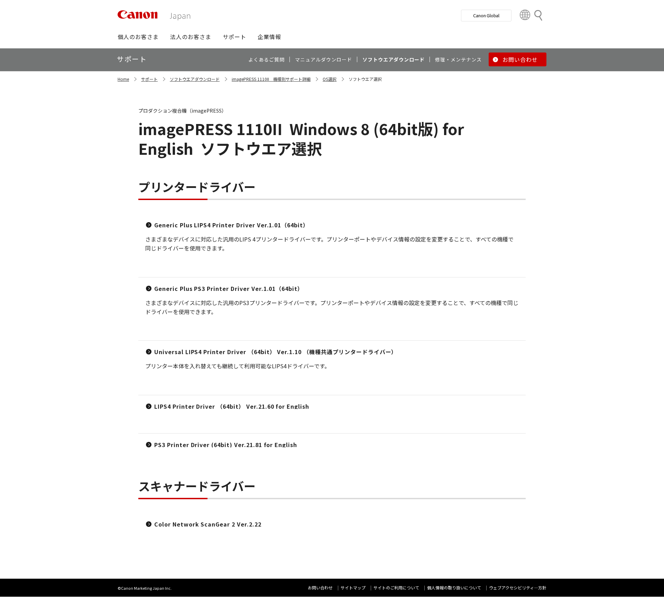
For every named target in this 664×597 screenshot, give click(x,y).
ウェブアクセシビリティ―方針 (517, 587)
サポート (149, 79)
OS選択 (329, 79)
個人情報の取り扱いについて (454, 587)
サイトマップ (353, 587)
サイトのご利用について (396, 587)
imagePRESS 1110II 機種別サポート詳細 (271, 79)
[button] (138, 36)
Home (123, 79)
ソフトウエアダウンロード (195, 79)
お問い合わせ (320, 587)
